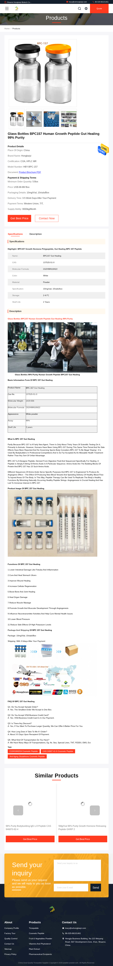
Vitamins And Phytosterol (40, 944)
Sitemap (8, 949)
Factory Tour (9, 933)
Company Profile (11, 928)
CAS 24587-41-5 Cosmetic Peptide (58, 751)
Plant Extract (34, 949)
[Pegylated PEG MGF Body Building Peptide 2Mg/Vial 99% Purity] (82, 803)
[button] (18, 810)
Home (7, 28)
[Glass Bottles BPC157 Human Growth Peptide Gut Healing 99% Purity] (43, 73)
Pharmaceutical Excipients (40, 954)
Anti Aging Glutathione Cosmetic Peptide (27, 756)
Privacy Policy (10, 954)
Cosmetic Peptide (36, 933)
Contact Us (9, 944)
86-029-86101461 (102, 2)
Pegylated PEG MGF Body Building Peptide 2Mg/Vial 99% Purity (79, 827)
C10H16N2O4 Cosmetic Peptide (24, 751)
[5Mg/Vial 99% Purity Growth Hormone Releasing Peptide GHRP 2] (30, 803)
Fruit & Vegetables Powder (40, 938)
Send (96, 887)
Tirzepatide (34, 928)
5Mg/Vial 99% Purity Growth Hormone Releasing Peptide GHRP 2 (29, 827)
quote (99, 8)
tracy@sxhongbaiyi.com (78, 2)
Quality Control (10, 938)
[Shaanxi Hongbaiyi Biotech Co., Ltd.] (19, 8)
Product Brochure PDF (30, 172)
